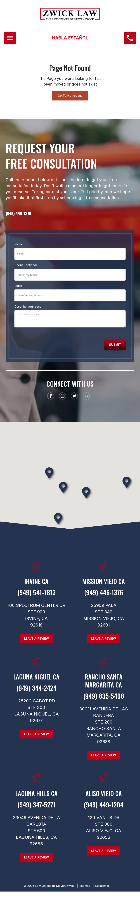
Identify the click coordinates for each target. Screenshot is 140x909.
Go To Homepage (70, 95)
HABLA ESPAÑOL (70, 37)
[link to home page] (70, 19)
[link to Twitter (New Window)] (74, 396)
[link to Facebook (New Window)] (50, 396)
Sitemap (84, 886)
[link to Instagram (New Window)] (62, 396)
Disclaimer (102, 886)
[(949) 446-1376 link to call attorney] (130, 38)
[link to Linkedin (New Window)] (86, 396)
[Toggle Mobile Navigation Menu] (10, 38)
